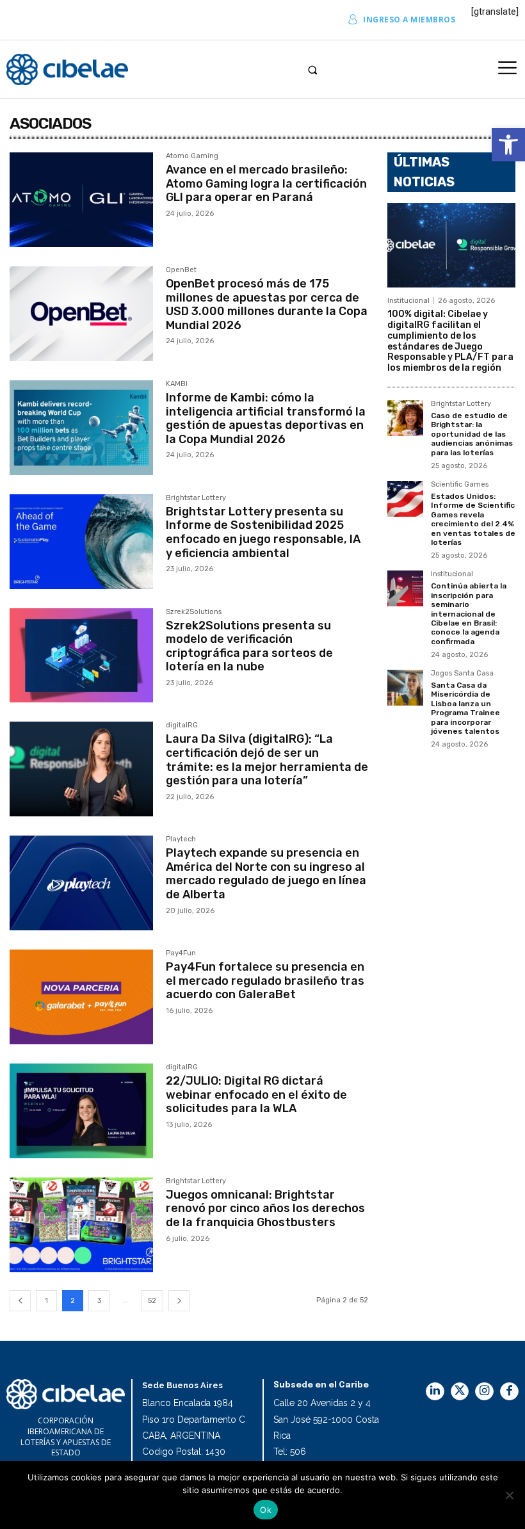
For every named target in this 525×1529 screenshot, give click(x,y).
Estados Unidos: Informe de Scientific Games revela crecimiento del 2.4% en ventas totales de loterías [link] (473, 519)
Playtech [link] (181, 839)
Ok (265, 1510)
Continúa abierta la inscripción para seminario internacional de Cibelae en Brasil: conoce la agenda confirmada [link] (468, 613)
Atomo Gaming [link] (192, 156)
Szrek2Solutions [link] (194, 612)
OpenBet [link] (181, 270)
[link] (508, 144)
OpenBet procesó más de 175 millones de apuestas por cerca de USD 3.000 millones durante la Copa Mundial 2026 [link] (267, 304)
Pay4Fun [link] (181, 953)
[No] (509, 1495)
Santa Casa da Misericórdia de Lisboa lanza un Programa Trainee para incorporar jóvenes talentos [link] (465, 708)
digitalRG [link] (182, 725)
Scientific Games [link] (460, 485)
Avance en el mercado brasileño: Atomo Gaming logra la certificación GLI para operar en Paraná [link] (266, 183)
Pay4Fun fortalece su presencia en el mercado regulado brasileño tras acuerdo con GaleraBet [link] (265, 980)
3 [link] (99, 1301)
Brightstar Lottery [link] (196, 498)
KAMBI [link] (177, 384)
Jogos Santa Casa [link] (462, 673)
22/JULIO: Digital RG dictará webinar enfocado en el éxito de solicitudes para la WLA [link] (256, 1094)
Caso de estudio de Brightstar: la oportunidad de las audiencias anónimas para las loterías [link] (472, 434)
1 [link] (46, 1301)
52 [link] (152, 1301)
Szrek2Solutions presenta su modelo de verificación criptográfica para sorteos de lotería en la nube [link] (249, 646)
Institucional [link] (408, 300)
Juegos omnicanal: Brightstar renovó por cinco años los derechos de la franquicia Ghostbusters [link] (265, 1208)
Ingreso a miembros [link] (409, 19)
